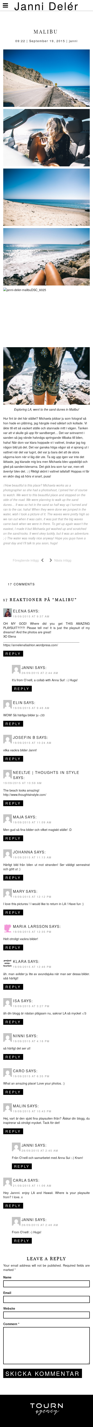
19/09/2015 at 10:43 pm (32, 1111)
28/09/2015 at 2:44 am (40, 673)
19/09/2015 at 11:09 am (32, 822)
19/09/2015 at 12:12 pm (32, 896)
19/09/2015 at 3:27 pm (31, 1006)
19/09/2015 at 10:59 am (22, 783)
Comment (11, 1324)
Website (9, 1308)
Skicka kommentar (42, 1373)
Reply (13, 653)
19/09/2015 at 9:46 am (31, 708)
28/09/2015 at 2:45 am (40, 1150)
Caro (19, 1070)
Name (7, 1277)
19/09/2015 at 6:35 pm (31, 1076)
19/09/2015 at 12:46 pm (32, 966)
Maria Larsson (30, 926)
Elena (20, 611)
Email (7, 1292)
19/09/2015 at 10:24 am (32, 742)
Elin (18, 702)
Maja (18, 816)
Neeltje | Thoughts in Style (46, 772)
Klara (20, 961)
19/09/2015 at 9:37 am (31, 616)
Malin (19, 1105)
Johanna (23, 852)
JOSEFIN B (24, 737)
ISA (16, 1000)
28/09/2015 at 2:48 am (40, 1225)
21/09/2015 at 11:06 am (32, 1185)
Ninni (19, 1035)
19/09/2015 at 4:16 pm (31, 1041)
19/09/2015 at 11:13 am (32, 857)
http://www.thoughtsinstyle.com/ (24, 794)
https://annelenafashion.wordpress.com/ (30, 645)
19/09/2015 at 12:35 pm (32, 931)
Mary (19, 891)
